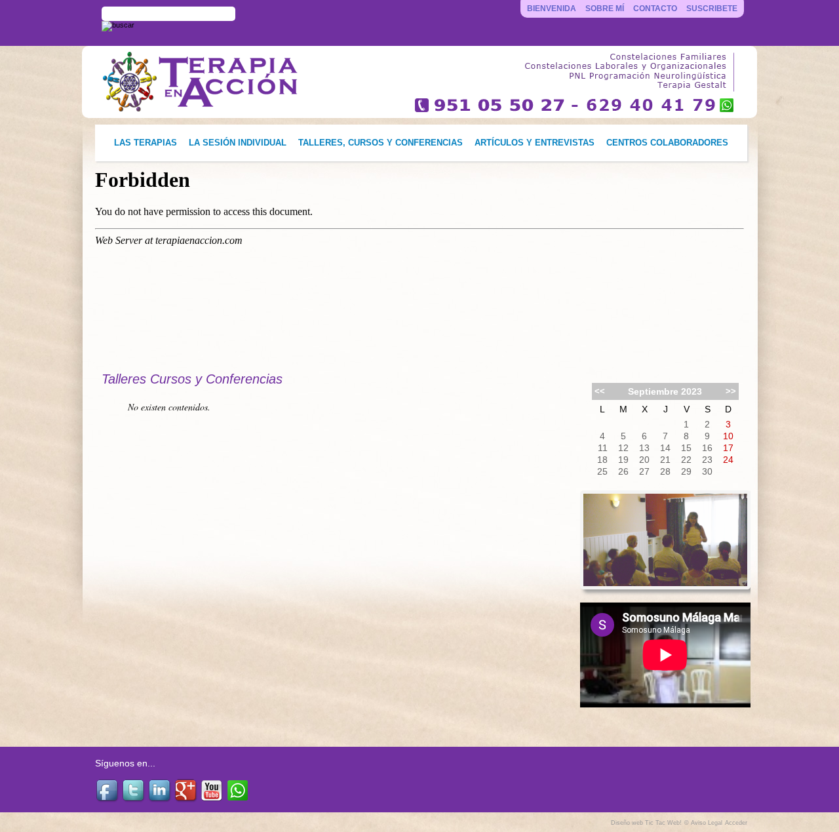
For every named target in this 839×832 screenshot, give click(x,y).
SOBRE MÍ (604, 8)
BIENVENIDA (551, 8)
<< (600, 391)
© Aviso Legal (703, 823)
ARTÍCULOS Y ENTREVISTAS (535, 143)
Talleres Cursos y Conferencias (192, 379)
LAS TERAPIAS (145, 143)
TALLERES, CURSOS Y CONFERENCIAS (380, 143)
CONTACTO (655, 8)
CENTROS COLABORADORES (667, 143)
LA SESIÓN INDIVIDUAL (237, 143)
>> (731, 391)
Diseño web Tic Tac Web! (646, 823)
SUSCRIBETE (711, 8)
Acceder (736, 823)
